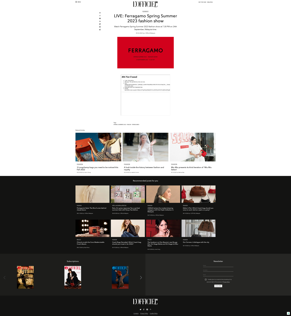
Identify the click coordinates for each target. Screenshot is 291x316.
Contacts (136, 313)
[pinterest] (100, 18)
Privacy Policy (226, 282)
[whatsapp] (100, 27)
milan (129, 124)
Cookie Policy (153, 313)
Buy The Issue (202, 2)
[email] (100, 13)
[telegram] (100, 29)
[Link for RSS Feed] (150, 309)
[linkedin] (100, 21)
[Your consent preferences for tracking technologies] (288, 313)
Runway (146, 11)
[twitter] (100, 24)
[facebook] (100, 15)
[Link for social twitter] (140, 310)
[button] (141, 277)
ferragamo (135, 124)
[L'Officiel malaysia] (145, 4)
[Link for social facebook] (144, 310)
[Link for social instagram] (147, 310)
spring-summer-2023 (120, 124)
